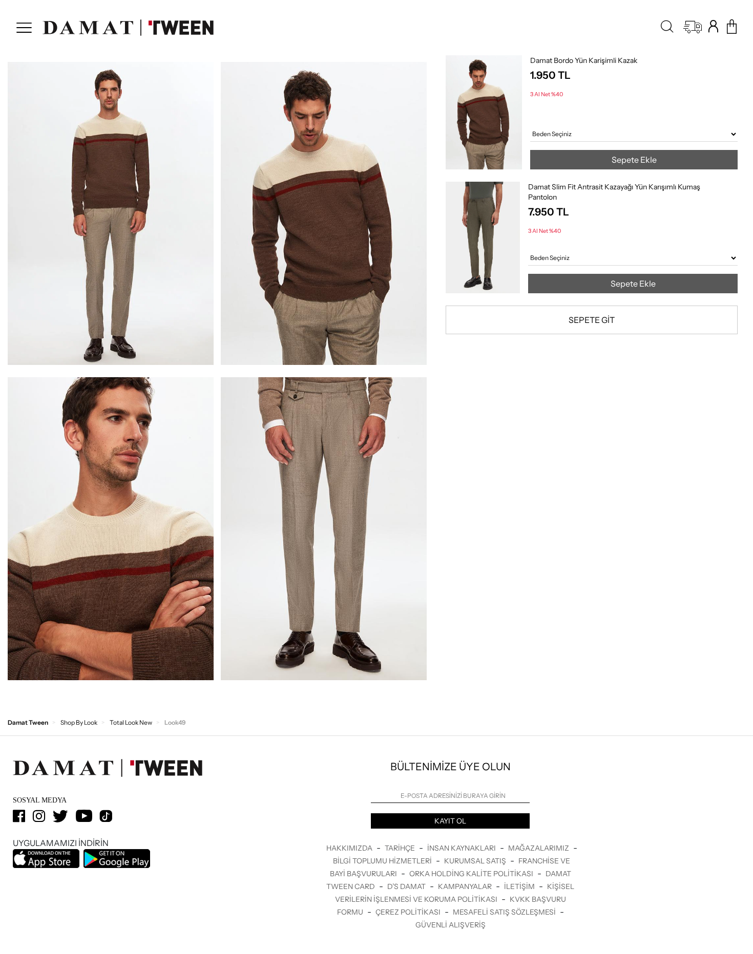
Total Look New (131, 722)
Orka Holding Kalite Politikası (472, 873)
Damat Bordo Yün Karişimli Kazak (583, 60)
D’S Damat (407, 886)
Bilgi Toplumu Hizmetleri (383, 860)
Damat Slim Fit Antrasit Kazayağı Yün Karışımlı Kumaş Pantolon (614, 192)
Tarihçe (400, 848)
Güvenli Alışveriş (450, 924)
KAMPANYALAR (465, 886)
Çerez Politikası (408, 912)
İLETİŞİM (520, 886)
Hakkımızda (350, 848)
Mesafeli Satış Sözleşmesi (505, 912)
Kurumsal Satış (476, 860)
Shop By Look (78, 722)
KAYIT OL (450, 821)
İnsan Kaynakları (462, 848)
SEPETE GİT (592, 320)
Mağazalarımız (539, 848)
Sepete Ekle (634, 160)
